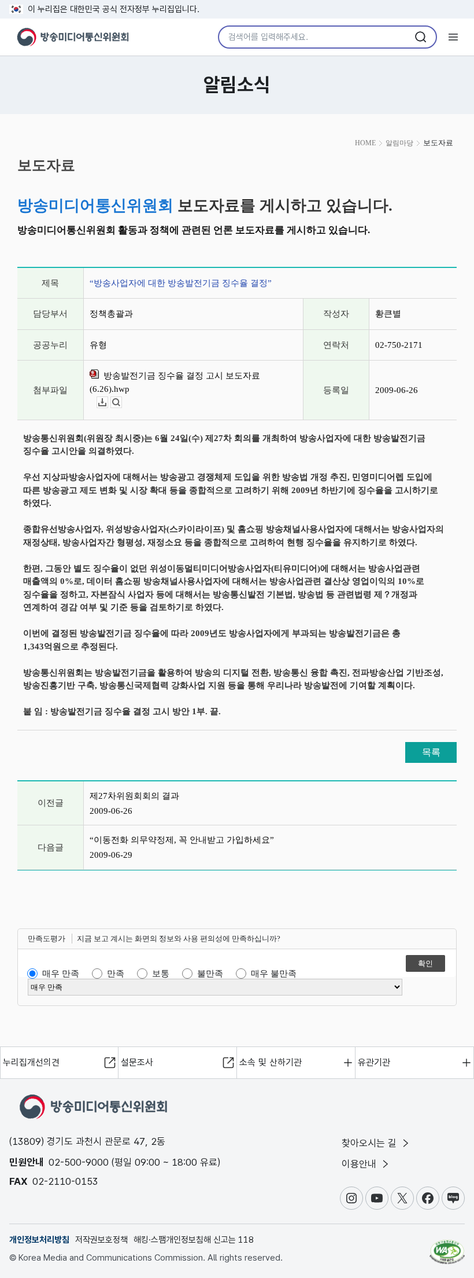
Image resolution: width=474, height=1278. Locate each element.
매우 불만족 (274, 973)
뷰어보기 (121, 402)
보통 (160, 973)
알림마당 (399, 143)
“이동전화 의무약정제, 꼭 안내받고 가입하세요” (182, 839)
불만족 (210, 973)
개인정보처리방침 (39, 1240)
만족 (115, 973)
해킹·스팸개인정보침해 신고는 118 (194, 1240)
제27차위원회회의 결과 (134, 795)
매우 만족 (60, 973)
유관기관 (374, 1062)
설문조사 (137, 1062)
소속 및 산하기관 (270, 1062)
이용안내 (360, 1164)
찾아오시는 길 (370, 1143)
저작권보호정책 (101, 1240)
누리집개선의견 (31, 1062)
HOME (365, 143)
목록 (431, 752)
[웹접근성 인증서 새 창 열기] (447, 1247)
